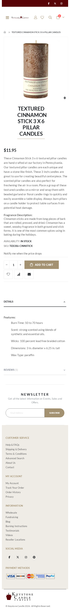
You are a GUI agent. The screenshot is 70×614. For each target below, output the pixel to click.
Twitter (17, 557)
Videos (9, 535)
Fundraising (12, 517)
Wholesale (11, 512)
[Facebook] (48, 3)
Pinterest (34, 557)
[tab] (35, 302)
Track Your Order (15, 487)
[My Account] (35, 17)
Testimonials (12, 530)
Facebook (9, 557)
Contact (10, 467)
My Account (12, 483)
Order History (13, 492)
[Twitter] (55, 3)
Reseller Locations (15, 539)
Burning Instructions (16, 526)
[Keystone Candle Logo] (20, 17)
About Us (11, 462)
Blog (8, 521)
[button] (64, 98)
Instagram (25, 557)
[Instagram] (61, 3)
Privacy (10, 496)
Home (5, 32)
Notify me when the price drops (23, 253)
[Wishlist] (42, 17)
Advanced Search (15, 458)
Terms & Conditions (16, 453)
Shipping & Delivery (16, 449)
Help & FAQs (12, 444)
